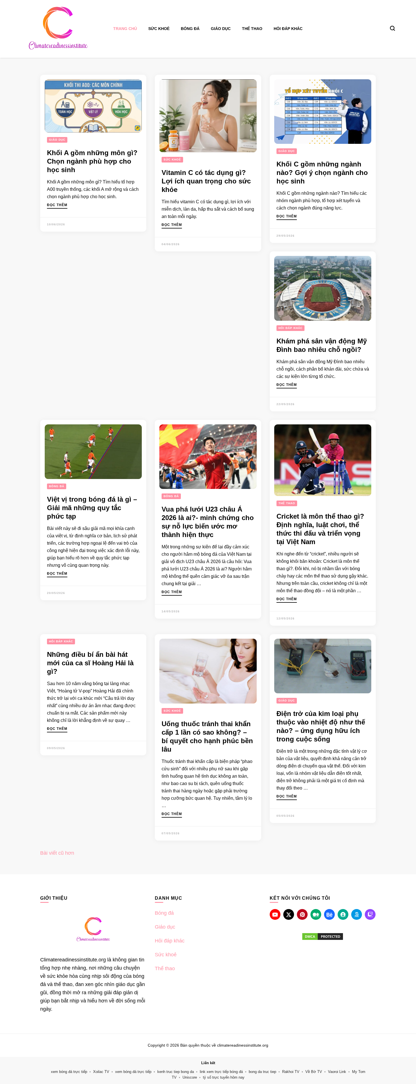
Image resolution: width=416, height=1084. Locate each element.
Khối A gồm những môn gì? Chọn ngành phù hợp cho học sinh (92, 161)
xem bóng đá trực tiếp (69, 1072)
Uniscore (190, 1077)
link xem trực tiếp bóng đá (221, 1072)
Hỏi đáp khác (288, 28)
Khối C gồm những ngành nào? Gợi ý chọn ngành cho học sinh (322, 172)
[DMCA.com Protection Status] (323, 936)
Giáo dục (221, 28)
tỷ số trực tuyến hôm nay (224, 1077)
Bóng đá (190, 28)
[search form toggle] (392, 28)
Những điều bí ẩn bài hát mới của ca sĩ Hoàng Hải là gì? (90, 663)
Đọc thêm (57, 205)
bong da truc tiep (262, 1072)
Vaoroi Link (337, 1072)
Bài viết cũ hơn (57, 853)
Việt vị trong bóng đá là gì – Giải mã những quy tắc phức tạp (92, 507)
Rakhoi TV (290, 1072)
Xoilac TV (101, 1072)
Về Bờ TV (313, 1072)
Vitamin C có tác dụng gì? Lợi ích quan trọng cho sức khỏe (206, 181)
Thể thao (252, 28)
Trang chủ (125, 28)
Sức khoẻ (159, 28)
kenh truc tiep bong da (175, 1072)
